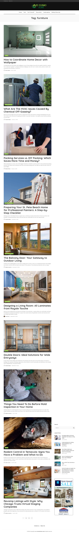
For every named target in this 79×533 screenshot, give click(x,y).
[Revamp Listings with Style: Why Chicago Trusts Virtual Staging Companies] (27, 482)
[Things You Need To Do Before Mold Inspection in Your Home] (27, 385)
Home (6, 55)
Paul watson (7, 70)
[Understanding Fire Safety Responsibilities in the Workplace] (57, 444)
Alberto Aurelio (8, 267)
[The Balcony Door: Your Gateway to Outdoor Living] (27, 239)
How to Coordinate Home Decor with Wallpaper (26, 61)
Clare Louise (7, 462)
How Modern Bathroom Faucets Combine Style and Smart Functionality (68, 450)
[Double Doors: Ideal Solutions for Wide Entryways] (27, 336)
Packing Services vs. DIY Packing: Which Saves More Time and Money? (27, 159)
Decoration (7, 301)
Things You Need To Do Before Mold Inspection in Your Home (25, 405)
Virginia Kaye (8, 119)
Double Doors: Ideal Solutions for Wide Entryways (27, 356)
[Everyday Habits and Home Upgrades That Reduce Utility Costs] (57, 437)
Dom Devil (7, 316)
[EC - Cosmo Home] (39, 6)
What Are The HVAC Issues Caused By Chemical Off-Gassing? (26, 110)
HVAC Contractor (8, 104)
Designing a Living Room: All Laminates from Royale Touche (27, 307)
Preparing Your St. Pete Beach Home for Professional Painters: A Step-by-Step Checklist (26, 210)
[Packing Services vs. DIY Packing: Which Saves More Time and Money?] (27, 139)
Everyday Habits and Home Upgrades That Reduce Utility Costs (68, 437)
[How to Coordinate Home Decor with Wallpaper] (27, 41)
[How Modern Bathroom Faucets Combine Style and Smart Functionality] (57, 451)
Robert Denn (7, 168)
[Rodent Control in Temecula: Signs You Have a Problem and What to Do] (27, 433)
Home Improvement (9, 203)
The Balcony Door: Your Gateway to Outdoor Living (25, 259)
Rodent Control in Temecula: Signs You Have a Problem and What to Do (27, 453)
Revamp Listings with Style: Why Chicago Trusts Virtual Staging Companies (23, 504)
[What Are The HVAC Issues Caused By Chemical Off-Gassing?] (27, 90)
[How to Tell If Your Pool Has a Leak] (57, 464)
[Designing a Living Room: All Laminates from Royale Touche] (27, 287)
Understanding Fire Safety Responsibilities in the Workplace (68, 444)
